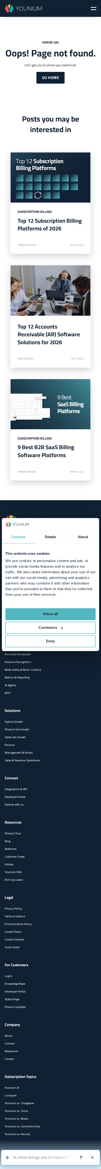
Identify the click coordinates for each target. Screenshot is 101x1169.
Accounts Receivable (18, 654)
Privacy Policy (13, 908)
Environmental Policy (18, 924)
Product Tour (13, 833)
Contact (10, 1043)
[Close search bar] (92, 1157)
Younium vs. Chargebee (19, 1103)
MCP (7, 693)
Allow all (50, 614)
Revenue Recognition (18, 662)
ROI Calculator (14, 880)
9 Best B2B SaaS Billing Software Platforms (46, 451)
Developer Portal (15, 797)
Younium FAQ (13, 872)
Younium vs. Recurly (17, 1134)
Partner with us (14, 804)
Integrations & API (16, 789)
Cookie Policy (13, 932)
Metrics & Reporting (17, 677)
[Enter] (81, 1157)
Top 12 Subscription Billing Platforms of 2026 (50, 224)
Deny (50, 641)
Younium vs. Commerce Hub (22, 1126)
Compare (10, 1095)
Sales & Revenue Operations (22, 760)
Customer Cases (14, 856)
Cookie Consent (14, 939)
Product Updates (15, 1007)
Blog (7, 841)
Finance (10, 745)
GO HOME (50, 77)
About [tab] (83, 537)
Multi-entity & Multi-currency (23, 670)
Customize (48, 627)
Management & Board (19, 753)
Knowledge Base (15, 984)
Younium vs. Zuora (16, 1111)
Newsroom (11, 1051)
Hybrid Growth (14, 722)
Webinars (10, 849)
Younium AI (12, 1088)
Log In (8, 976)
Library (9, 864)
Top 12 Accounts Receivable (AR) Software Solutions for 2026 (49, 334)
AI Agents (10, 685)
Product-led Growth (17, 729)
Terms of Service (15, 916)
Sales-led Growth (15, 737)
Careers (9, 1059)
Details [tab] (50, 537)
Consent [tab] (18, 537)
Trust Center (12, 947)
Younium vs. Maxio (16, 1119)
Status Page (12, 999)
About (8, 1036)
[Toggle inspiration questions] (7, 1158)
